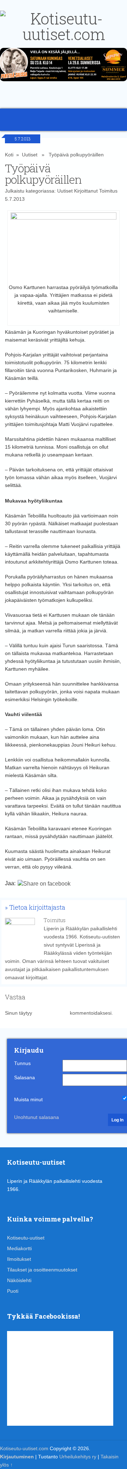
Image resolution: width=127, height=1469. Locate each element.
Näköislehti (19, 1280)
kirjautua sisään (51, 1013)
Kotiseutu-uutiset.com (24, 1448)
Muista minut (28, 1099)
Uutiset (29, 154)
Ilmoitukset (19, 1259)
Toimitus (108, 191)
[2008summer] (63, 83)
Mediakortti (19, 1248)
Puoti (12, 1291)
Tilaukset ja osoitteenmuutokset (42, 1270)
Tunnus (22, 1063)
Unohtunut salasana (36, 1117)
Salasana (24, 1077)
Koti (9, 154)
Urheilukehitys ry (77, 1456)
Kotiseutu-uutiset (25, 1238)
